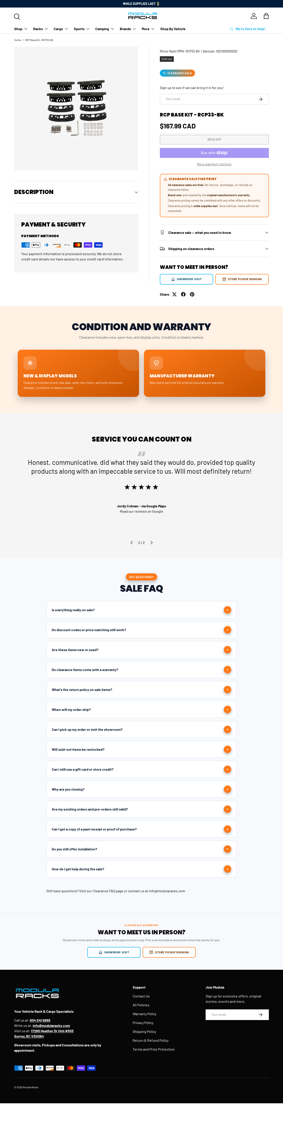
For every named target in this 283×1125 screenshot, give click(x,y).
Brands (125, 29)
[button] (266, 16)
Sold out (214, 139)
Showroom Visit (189, 279)
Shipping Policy (144, 1031)
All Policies (141, 1005)
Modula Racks (30, 1087)
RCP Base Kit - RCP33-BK (39, 39)
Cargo (58, 29)
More (145, 29)
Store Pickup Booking (245, 279)
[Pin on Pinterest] (192, 294)
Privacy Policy (143, 1022)
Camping (102, 29)
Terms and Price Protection (154, 1049)
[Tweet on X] (174, 294)
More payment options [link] (214, 164)
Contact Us (141, 996)
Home (17, 39)
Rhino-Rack (168, 51)
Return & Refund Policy (150, 1040)
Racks (38, 29)
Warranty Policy (144, 1014)
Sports (79, 29)
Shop (18, 29)
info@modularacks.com (167, 891)
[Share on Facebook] (183, 294)
